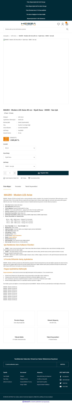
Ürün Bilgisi (7, 186)
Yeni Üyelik (6, 376)
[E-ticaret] (35, 402)
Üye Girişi (5, 379)
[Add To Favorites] (34, 178)
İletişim (22, 376)
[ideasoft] (26, 402)
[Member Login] (62, 24)
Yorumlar (18, 186)
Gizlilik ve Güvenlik (42, 379)
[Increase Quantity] (14, 173)
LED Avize (20, 117)
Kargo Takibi (23, 384)
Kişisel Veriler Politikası (43, 384)
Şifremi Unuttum (7, 382)
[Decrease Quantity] (4, 173)
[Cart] (67, 24)
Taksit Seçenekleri (31, 186)
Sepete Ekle (44, 173)
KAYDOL (62, 364)
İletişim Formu (24, 379)
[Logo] (29, 24)
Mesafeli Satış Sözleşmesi (44, 376)
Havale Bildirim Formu (26, 382)
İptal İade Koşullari (42, 382)
